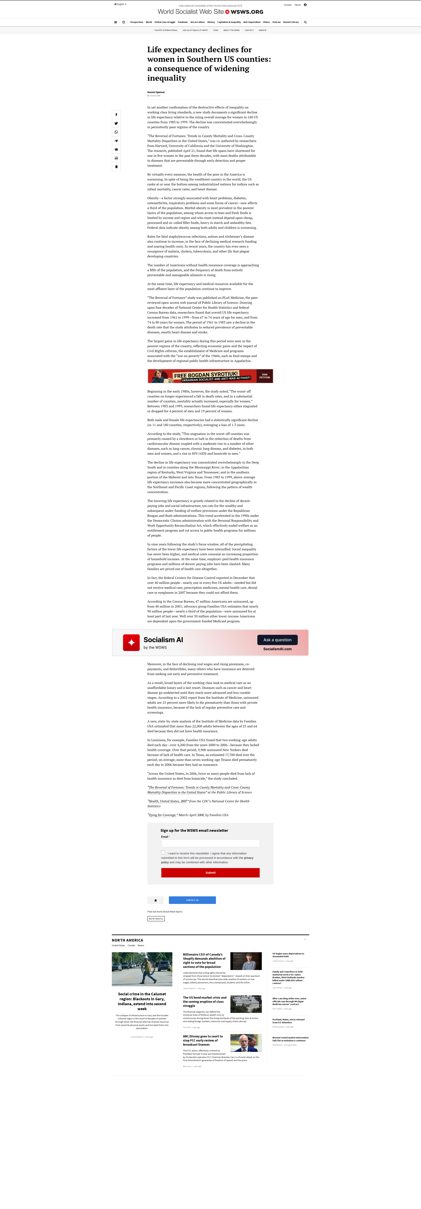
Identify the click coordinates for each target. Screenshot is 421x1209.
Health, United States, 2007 (168, 801)
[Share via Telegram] (116, 140)
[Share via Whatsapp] (116, 132)
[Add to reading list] (116, 167)
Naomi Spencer (156, 92)
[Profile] (305, 5)
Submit (211, 872)
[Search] (305, 23)
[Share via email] (116, 149)
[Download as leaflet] (116, 158)
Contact (288, 4)
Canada (131, 945)
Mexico (141, 945)
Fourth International (166, 30)
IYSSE (215, 30)
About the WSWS (231, 30)
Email (164, 837)
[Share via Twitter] (116, 123)
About (298, 4)
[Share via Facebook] (116, 114)
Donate (262, 30)
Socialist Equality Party (195, 30)
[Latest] (124, 23)
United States (118, 945)
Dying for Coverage (162, 815)
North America (156, 918)
